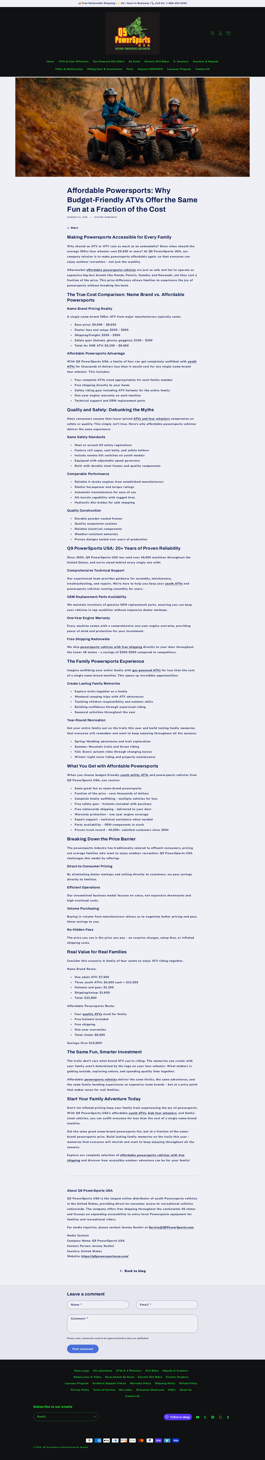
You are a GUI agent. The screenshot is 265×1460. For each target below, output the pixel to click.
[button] (213, 33)
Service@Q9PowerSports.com (171, 1227)
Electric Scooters (177, 1377)
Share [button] (74, 228)
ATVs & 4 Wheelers (129, 1370)
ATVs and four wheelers (151, 419)
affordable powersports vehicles (111, 270)
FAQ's (172, 1390)
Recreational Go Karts (119, 1377)
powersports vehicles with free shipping (111, 647)
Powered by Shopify (77, 1447)
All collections (102, 1370)
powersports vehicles (101, 1080)
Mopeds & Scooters (175, 1370)
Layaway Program (77, 1383)
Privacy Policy (80, 1390)
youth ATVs (174, 584)
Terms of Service (104, 1390)
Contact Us (132, 1396)
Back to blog (135, 1271)
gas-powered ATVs (146, 670)
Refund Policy (188, 1383)
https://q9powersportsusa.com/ (105, 1256)
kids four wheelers (162, 1113)
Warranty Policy (140, 1383)
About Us (186, 1390)
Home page (81, 1370)
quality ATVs (92, 1014)
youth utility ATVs (134, 775)
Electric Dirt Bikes (150, 1377)
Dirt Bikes (152, 1370)
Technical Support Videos (109, 1383)
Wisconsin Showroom (150, 1390)
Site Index (125, 1390)
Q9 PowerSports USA (54, 1447)
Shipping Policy (165, 1383)
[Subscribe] (94, 1417)
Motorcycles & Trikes (87, 1377)
